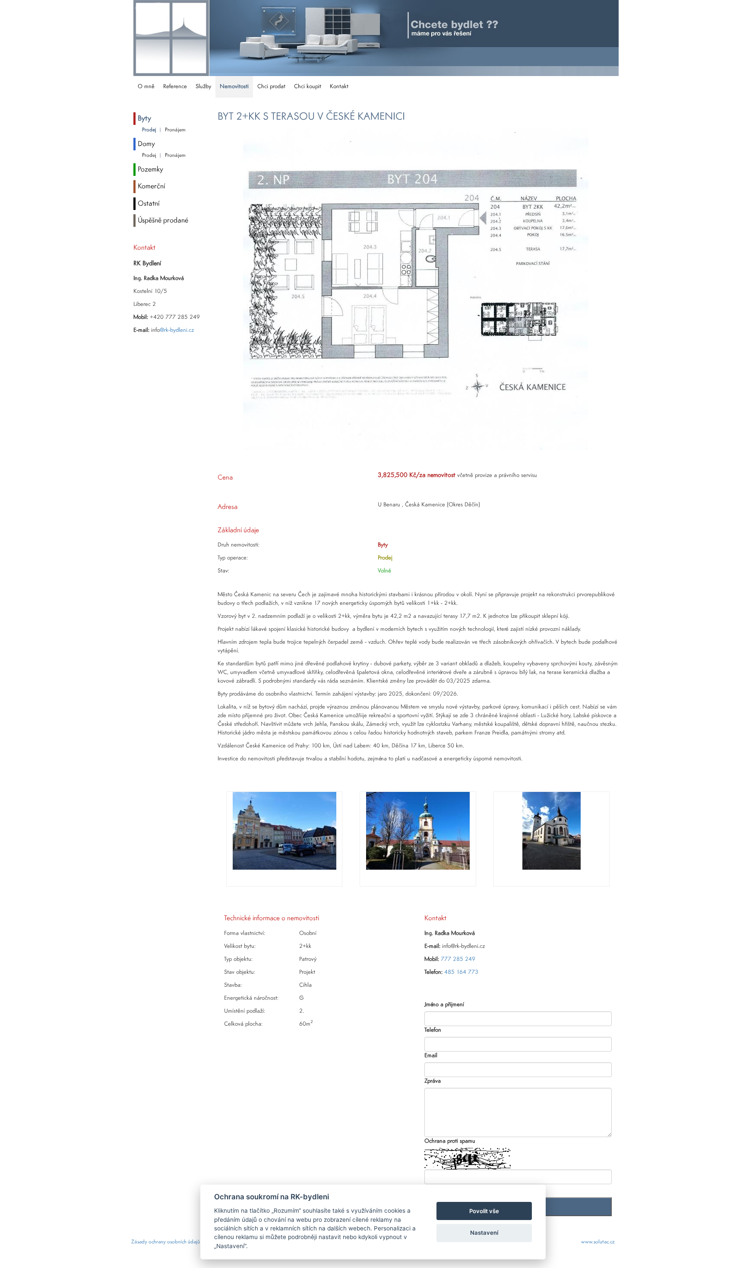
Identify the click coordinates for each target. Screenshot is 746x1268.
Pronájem (175, 130)
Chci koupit (307, 86)
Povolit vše (484, 1211)
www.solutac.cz (598, 1242)
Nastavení (484, 1232)
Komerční (151, 186)
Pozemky (150, 169)
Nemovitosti (234, 86)
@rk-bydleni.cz (177, 330)
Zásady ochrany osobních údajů (165, 1242)
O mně (146, 86)
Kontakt (339, 86)
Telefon (432, 1030)
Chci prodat (271, 86)
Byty (144, 118)
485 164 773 (461, 972)
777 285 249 (458, 959)
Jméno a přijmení (444, 1004)
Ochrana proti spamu (449, 1141)
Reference (175, 86)
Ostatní (149, 203)
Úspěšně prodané (163, 220)
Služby (203, 86)
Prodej (149, 130)
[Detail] (416, 289)
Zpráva (432, 1081)
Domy (146, 144)
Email (430, 1055)
